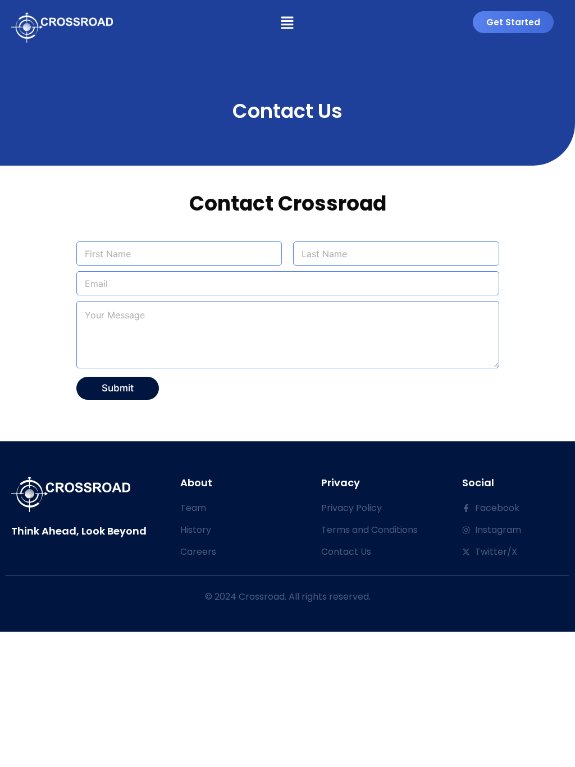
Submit (118, 388)
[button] (287, 23)
